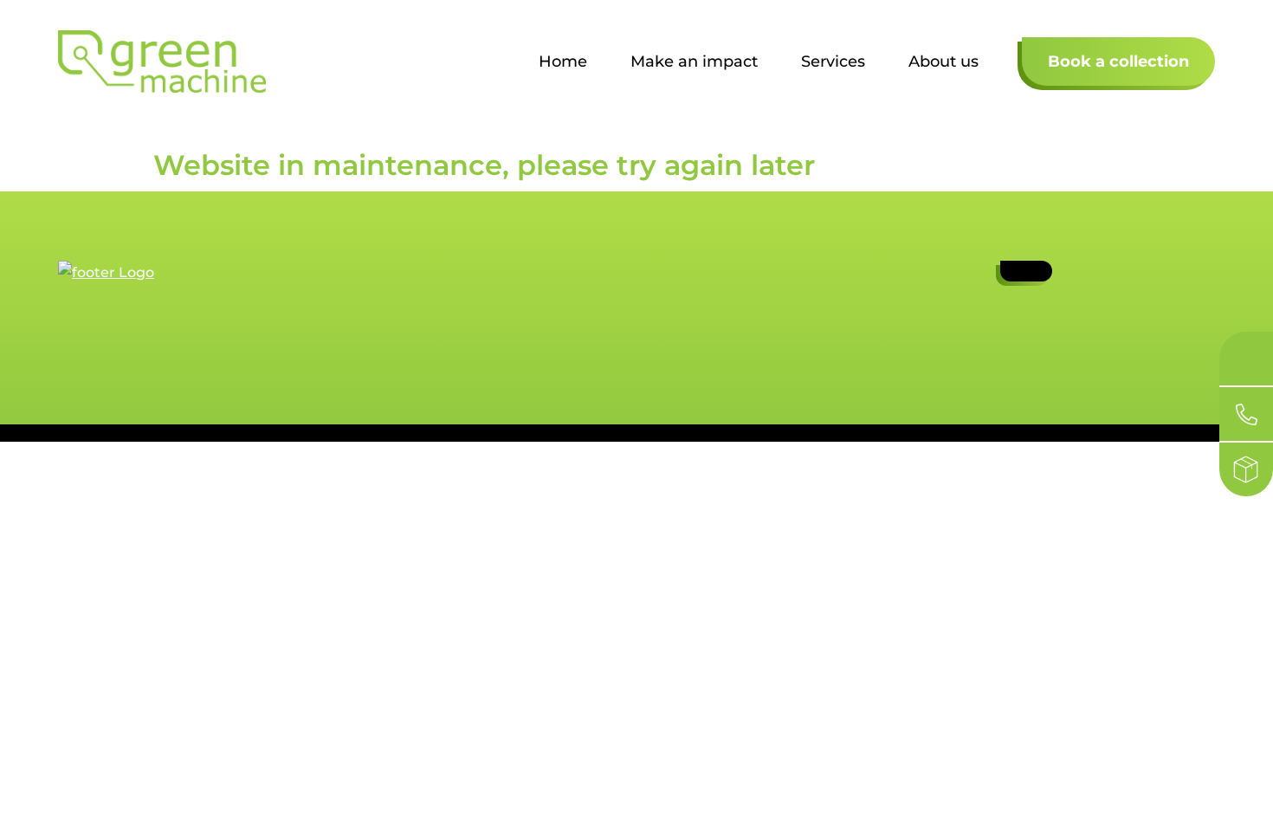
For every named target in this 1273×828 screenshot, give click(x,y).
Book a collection (1118, 61)
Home (563, 61)
